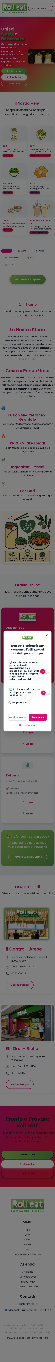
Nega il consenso (17, 717)
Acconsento (38, 717)
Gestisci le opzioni (27, 725)
